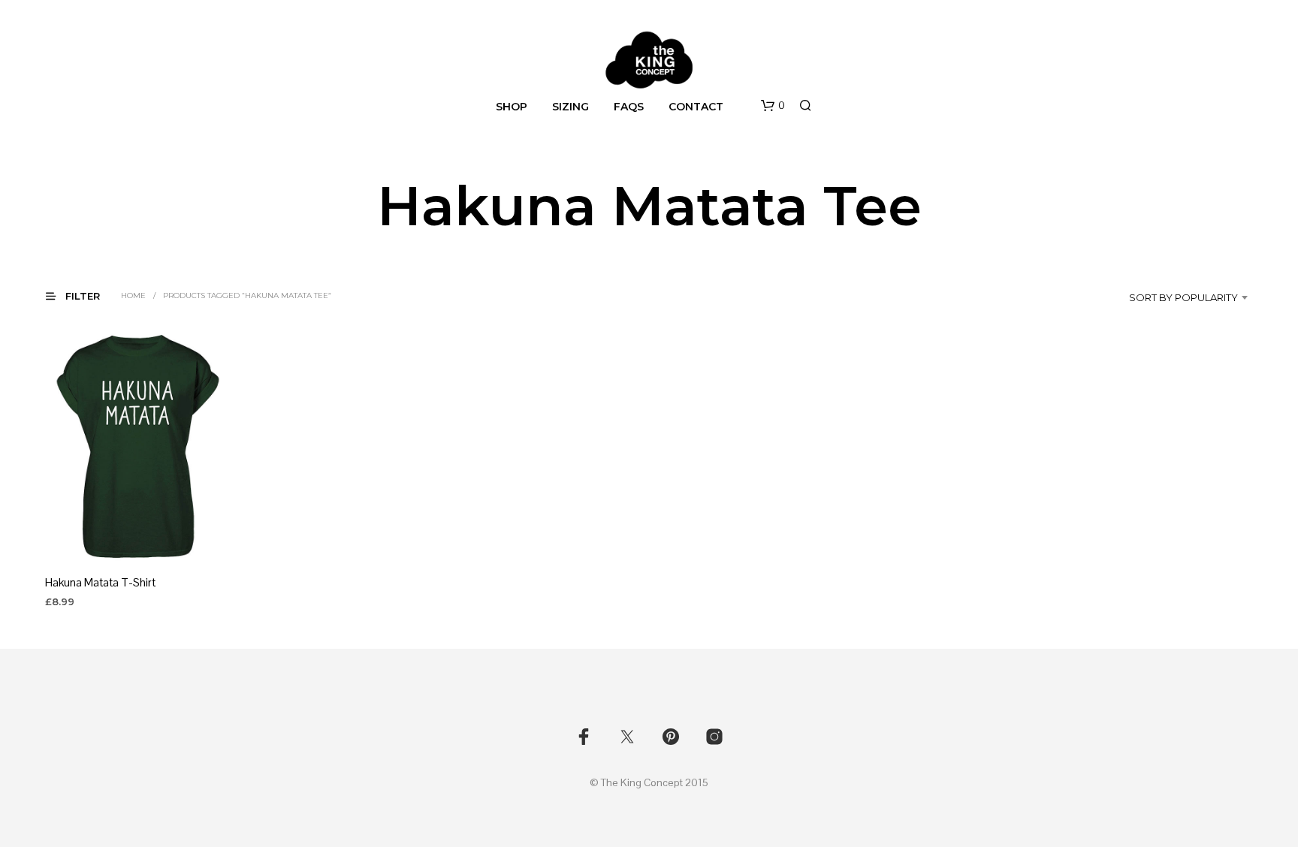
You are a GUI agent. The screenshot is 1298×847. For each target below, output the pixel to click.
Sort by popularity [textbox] (1183, 297)
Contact (696, 106)
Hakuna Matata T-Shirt (100, 582)
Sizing (570, 106)
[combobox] (1175, 297)
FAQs (629, 106)
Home (133, 295)
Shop (511, 106)
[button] (773, 105)
